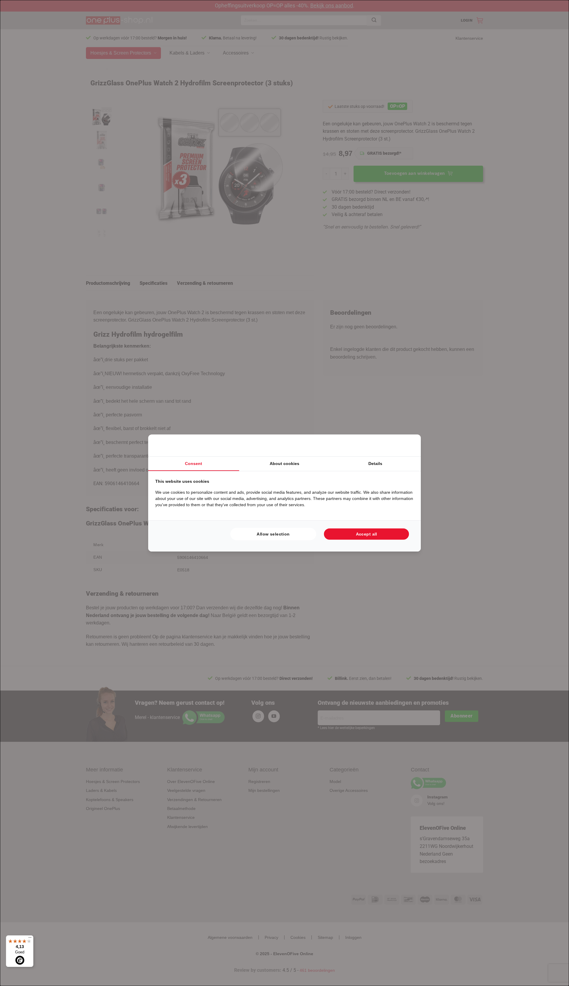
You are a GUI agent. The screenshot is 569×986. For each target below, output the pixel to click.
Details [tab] (375, 463)
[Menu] (29, 938)
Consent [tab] (193, 463)
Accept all (366, 534)
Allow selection (273, 534)
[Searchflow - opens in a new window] (406, 445)
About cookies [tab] (284, 463)
